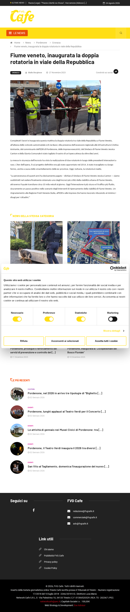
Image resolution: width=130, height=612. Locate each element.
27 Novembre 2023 (57, 72)
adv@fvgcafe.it (80, 523)
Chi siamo (49, 549)
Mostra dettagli (111, 330)
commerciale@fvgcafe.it (85, 517)
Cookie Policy (50, 568)
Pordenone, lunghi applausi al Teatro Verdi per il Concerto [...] (67, 411)
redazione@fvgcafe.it (83, 511)
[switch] (49, 319)
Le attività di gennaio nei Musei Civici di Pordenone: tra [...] (65, 429)
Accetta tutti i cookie (106, 341)
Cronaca (16, 73)
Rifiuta (23, 341)
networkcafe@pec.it (50, 601)
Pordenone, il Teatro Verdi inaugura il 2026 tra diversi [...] (64, 448)
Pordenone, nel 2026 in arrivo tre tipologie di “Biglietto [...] (65, 393)
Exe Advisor (79, 605)
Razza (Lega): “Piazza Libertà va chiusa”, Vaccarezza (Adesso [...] (57, 3)
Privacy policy (51, 562)
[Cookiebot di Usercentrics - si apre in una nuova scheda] (112, 268)
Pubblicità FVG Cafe (54, 555)
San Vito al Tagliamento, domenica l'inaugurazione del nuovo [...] (68, 466)
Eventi (30, 407)
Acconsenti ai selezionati (65, 341)
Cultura (31, 389)
